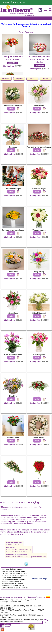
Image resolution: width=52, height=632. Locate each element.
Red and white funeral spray (39, 147)
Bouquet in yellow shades (13, 230)
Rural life (13, 396)
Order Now (12, 63)
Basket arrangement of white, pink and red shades (40, 59)
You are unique (38, 230)
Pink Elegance (39, 355)
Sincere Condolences (13, 106)
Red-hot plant (13, 438)
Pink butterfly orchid (13, 355)
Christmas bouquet (13, 189)
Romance (13, 147)
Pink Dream (39, 106)
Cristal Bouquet (39, 313)
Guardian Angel (39, 189)
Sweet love (13, 313)
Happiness (13, 272)
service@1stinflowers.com (35, 557)
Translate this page (39, 579)
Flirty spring (39, 272)
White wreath (39, 438)
